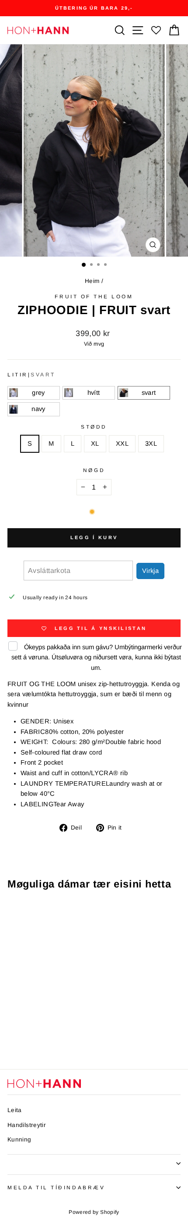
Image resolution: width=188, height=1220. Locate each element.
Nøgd (94, 470)
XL (95, 443)
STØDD (94, 426)
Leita (14, 1110)
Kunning (19, 1139)
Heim (92, 281)
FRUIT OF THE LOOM (94, 296)
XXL (122, 443)
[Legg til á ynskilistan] (62, 913)
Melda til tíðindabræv (56, 1187)
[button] (33, 393)
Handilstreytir (26, 1125)
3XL (151, 443)
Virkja (150, 570)
